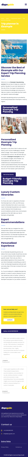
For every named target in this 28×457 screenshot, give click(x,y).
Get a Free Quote (8, 174)
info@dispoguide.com (9, 433)
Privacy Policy (4, 447)
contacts (9, 320)
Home (2, 18)
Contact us (19, 447)
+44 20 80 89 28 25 (8, 430)
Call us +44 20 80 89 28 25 (10, 331)
